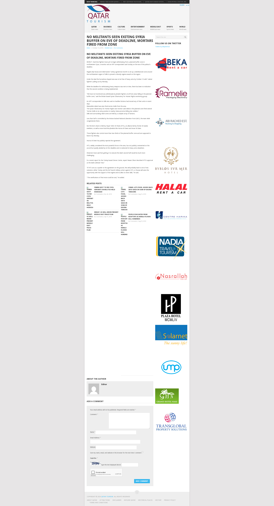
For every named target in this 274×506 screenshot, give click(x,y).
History (158, 500)
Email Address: (95, 438)
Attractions (105, 500)
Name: (92, 432)
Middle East (155, 28)
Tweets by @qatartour (162, 46)
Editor (88, 48)
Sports (170, 28)
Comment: (94, 414)
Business (108, 28)
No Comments (118, 48)
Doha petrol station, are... (177, 2)
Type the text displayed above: (111, 465)
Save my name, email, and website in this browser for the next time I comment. (116, 453)
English (182, 5)
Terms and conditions (99, 502)
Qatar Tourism (107, 496)
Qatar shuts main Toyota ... (155, 2)
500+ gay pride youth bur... (132, 2)
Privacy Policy (170, 500)
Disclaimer (116, 500)
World (182, 28)
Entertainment (138, 28)
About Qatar (92, 500)
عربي (187, 5)
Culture (121, 28)
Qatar (94, 28)
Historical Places (145, 500)
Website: (93, 447)
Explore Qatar (129, 500)
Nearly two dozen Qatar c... (110, 2)
